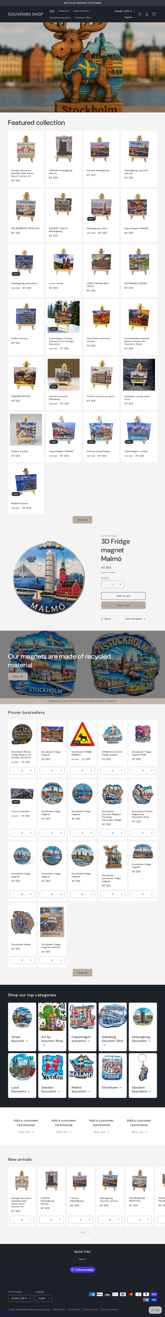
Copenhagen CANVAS (61, 451)
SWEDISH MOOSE (21, 396)
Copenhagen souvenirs (81, 1039)
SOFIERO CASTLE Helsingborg (58, 230)
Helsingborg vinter (97, 228)
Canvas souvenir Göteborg (58, 398)
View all (82, 520)
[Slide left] (75, 1232)
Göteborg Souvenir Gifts (113, 1039)
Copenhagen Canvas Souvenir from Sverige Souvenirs (61, 341)
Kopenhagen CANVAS (136, 228)
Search (82, 1259)
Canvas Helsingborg (98, 170)
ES (8, 1312)
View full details (133, 618)
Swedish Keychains (139, 1089)
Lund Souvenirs (18, 1089)
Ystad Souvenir (17, 1039)
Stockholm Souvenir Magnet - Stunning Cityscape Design (112, 815)
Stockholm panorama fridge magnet (111, 878)
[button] (139, 14)
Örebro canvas (19, 451)
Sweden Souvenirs (48, 1089)
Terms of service (90, 1309)
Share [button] (107, 618)
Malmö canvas (19, 338)
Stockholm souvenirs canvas (98, 340)
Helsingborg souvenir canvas (136, 172)
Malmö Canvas (19, 503)
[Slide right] (89, 1232)
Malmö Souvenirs (79, 1089)
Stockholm (110, 1088)
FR (12, 1312)
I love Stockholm (20, 811)
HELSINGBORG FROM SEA (25, 228)
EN (4, 1312)
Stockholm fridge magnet (51, 753)
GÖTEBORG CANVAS (135, 283)
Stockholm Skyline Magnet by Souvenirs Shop (142, 814)
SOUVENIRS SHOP (24, 1309)
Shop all (18, 676)
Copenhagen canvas (136, 451)
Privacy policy (74, 1309)
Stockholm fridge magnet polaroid (51, 946)
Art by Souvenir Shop (52, 1039)
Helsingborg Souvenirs (141, 1039)
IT (20, 1312)
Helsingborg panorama (24, 283)
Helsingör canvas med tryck (136, 398)
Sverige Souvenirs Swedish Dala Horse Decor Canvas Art (22, 173)
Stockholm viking (20, 944)
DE (16, 1312)
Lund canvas (56, 283)
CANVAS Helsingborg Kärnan (60, 172)
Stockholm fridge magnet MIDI (141, 753)
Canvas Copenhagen (98, 451)
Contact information (109, 1309)
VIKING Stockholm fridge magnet (112, 753)
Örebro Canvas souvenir (100, 396)
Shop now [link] (24, 1132)
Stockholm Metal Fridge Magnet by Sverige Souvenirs (21, 755)
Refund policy (59, 1309)
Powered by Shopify (41, 1309)
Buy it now (123, 605)
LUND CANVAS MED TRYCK (97, 285)
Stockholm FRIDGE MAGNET (82, 753)
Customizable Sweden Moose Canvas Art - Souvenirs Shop (137, 341)
